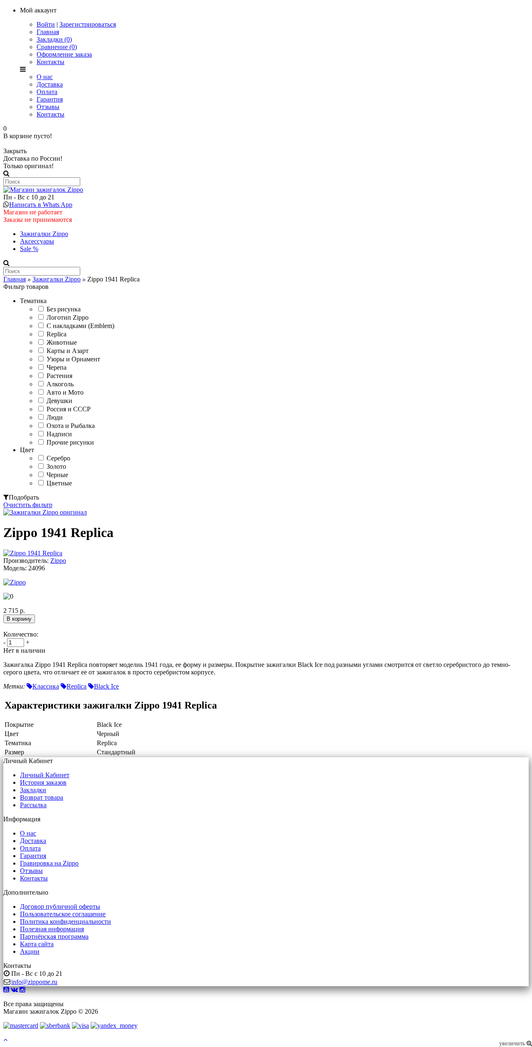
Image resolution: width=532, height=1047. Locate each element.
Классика (45, 686)
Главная (48, 31)
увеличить (513, 1043)
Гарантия (50, 99)
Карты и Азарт (68, 350)
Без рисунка (64, 309)
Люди (55, 417)
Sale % (29, 248)
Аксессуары (37, 241)
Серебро (58, 458)
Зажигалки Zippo (44, 233)
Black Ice (106, 686)
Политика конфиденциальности (65, 921)
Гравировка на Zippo (49, 863)
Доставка (50, 84)
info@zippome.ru (34, 981)
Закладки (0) (54, 39)
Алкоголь (60, 384)
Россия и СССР (69, 409)
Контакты (50, 61)
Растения (59, 375)
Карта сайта (37, 944)
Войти (46, 24)
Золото (56, 466)
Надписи (59, 434)
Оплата (47, 91)
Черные (57, 474)
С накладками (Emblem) (80, 325)
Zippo (58, 560)
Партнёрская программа (54, 936)
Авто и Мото (65, 392)
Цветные (59, 483)
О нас (45, 76)
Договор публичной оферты (60, 906)
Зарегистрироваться (87, 24)
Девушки (59, 400)
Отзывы (48, 106)
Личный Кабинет (44, 774)
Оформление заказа (64, 54)
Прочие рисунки (70, 442)
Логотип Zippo (68, 317)
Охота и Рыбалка (71, 425)
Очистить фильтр (27, 504)
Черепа (56, 367)
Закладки (33, 789)
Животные (62, 342)
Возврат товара (41, 797)
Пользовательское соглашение (63, 914)
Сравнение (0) (57, 46)
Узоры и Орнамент (73, 359)
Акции (29, 951)
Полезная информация (52, 929)
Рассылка (33, 804)
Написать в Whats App (40, 204)
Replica (56, 334)
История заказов (43, 782)
